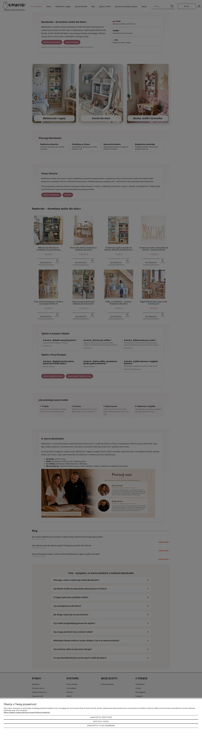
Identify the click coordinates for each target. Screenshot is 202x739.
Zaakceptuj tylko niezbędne (101, 726)
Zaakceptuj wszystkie (101, 717)
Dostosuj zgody (101, 721)
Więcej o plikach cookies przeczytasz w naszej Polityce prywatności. (27, 712)
